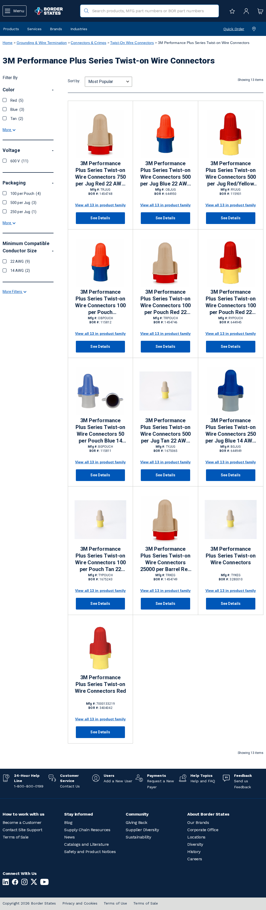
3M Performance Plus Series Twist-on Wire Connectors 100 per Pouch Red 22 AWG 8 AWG (165, 302)
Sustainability (138, 837)
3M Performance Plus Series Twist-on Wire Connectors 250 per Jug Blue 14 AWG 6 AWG (230, 430)
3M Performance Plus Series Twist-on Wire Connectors (230, 556)
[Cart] (259, 11)
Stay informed (78, 814)
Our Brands (198, 822)
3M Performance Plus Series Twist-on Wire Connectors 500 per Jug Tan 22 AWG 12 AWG (165, 430)
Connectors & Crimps (88, 43)
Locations (196, 837)
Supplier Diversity (142, 829)
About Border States (208, 814)
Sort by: (74, 81)
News (69, 837)
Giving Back (136, 822)
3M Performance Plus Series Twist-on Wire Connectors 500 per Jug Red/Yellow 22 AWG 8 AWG (230, 173)
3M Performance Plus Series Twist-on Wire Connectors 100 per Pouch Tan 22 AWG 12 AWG (100, 559)
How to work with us (23, 814)
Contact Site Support (22, 829)
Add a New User (118, 781)
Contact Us (70, 786)
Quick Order (233, 29)
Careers (194, 858)
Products (11, 29)
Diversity (195, 844)
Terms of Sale (16, 837)
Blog (68, 822)
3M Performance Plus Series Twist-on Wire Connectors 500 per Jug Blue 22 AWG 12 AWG (165, 173)
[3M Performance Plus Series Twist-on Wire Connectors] (231, 520)
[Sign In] (245, 11)
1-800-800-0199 (28, 786)
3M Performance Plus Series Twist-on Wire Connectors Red (100, 684)
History (194, 851)
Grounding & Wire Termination (42, 43)
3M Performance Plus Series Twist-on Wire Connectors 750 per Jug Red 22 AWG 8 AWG (100, 173)
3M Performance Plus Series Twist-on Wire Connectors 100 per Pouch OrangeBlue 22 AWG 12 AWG (100, 302)
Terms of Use (115, 903)
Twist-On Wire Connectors (132, 43)
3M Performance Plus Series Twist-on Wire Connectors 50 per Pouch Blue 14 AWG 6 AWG (100, 430)
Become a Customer (22, 822)
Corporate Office (202, 829)
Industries (78, 29)
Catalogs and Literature (86, 844)
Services (34, 29)
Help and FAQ (202, 781)
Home (7, 43)
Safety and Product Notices (90, 851)
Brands (56, 29)
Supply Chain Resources (87, 829)
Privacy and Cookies (80, 903)
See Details (100, 218)
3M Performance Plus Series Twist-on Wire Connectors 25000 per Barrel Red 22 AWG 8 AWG (165, 559)
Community (137, 814)
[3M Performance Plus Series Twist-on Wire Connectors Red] (100, 648)
